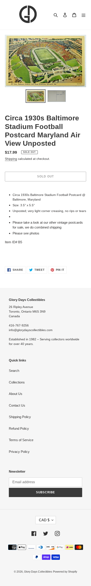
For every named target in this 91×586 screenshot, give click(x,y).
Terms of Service (21, 440)
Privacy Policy (19, 451)
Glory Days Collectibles (38, 571)
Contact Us (17, 405)
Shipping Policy (20, 417)
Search (14, 370)
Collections (17, 382)
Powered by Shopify (65, 571)
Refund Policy (19, 428)
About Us (15, 394)
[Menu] (83, 15)
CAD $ (44, 520)
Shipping (11, 158)
